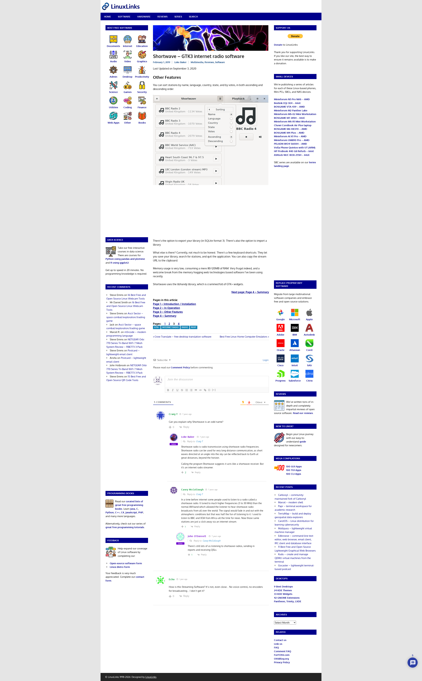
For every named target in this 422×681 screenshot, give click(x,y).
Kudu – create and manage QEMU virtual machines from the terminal (293, 558)
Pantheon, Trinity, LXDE (287, 601)
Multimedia (197, 62)
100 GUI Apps (294, 466)
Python (110, 512)
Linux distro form (120, 566)
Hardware (144, 16)
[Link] (205, 390)
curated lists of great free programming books (129, 505)
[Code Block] (200, 390)
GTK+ (156, 327)
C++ (117, 512)
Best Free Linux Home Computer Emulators (243, 336)
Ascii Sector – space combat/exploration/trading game (125, 317)
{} (209, 390)
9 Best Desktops (283, 586)
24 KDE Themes (283, 590)
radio (185, 327)
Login (265, 360)
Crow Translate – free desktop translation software (182, 336)
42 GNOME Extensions (287, 597)
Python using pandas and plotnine (125, 258)
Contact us (280, 640)
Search (193, 16)
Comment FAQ (282, 651)
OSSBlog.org (281, 658)
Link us (278, 643)
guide (303, 441)
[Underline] (177, 390)
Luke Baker (180, 62)
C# (122, 512)
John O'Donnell (197, 536)
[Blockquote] (196, 390)
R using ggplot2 (119, 262)
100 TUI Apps (293, 470)
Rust (193, 327)
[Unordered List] (191, 390)
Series (178, 16)
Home (107, 16)
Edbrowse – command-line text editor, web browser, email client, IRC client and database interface (294, 539)
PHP (140, 512)
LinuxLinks (150, 677)
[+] (214, 390)
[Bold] (168, 390)
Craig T (199, 441)
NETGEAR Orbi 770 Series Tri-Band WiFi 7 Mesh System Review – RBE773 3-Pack (125, 343)
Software (124, 16)
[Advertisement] (211, 213)
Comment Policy (180, 367)
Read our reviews (303, 413)
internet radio (170, 327)
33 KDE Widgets (283, 594)
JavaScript (131, 512)
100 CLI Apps (293, 473)
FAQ (276, 647)
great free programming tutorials (125, 527)
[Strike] (182, 390)
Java (132, 508)
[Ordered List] (186, 390)
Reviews (162, 16)
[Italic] (172, 390)
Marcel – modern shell (290, 502)
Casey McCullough (211, 540)
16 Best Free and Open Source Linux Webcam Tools (125, 306)
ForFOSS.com (281, 654)
